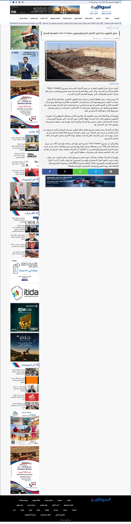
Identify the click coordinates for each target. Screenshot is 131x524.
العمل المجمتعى (46, 515)
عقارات (107, 18)
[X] (65, 172)
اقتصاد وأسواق (55, 18)
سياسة (56, 510)
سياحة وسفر (24, 18)
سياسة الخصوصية (30, 515)
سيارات (65, 510)
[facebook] (49, 172)
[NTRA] (25, 271)
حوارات (22, 510)
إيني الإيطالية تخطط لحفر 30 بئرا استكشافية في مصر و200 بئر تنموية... (33, 23)
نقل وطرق (20, 505)
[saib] (25, 347)
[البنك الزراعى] (25, 317)
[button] (12, 10)
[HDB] (25, 38)
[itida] (25, 293)
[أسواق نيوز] (100, 7)
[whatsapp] (80, 172)
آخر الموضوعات (28, 365)
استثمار (98, 18)
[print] (111, 172)
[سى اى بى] (45, 10)
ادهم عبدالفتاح (114, 83)
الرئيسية (116, 18)
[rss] (16, 2)
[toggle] (14, 18)
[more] (22, 2)
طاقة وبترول (78, 18)
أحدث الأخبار (44, 18)
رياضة (38, 510)
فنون (30, 510)
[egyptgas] (25, 428)
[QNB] (25, 65)
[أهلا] (25, 104)
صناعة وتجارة (89, 18)
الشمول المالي (60, 515)
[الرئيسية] (13, 2)
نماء (14, 510)
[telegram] (95, 172)
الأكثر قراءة (30, 213)
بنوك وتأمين (34, 18)
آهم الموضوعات (28, 179)
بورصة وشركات (67, 18)
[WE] (80, 181)
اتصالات (74, 510)
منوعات (47, 510)
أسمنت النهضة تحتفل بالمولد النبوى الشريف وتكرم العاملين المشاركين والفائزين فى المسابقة (88, 23)
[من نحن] (19, 2)
